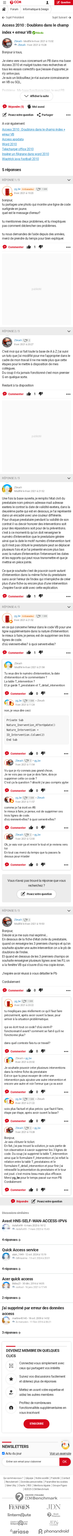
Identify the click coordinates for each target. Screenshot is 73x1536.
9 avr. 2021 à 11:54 (25, 764)
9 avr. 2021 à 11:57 (25, 801)
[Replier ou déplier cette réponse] (69, 180)
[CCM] (15, 2)
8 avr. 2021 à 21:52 (23, 620)
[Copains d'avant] (19, 1523)
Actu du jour (13, 1453)
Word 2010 (9, 144)
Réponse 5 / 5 (11, 910)
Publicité (55, 1478)
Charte (21, 1485)
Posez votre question (20, 115)
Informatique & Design (36, 9)
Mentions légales (42, 1485)
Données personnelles (32, 1481)
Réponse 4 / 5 (11, 606)
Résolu (39, 32)
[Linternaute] (19, 1515)
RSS (29, 1485)
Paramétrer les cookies (56, 1481)
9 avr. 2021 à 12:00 (25, 838)
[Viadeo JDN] (53, 1523)
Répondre (22, 1201)
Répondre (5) (16, 106)
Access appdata (13, 139)
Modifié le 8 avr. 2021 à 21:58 (29, 667)
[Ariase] (19, 1531)
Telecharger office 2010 (18, 149)
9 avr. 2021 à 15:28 (36, 44)
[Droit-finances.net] (53, 1515)
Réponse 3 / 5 (11, 478)
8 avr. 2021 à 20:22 (24, 1005)
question (66, 2)
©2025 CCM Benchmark (36, 1489)
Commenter (16, 247)
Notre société (42, 1478)
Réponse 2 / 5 (11, 331)
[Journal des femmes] (19, 1506)
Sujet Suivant (59, 17)
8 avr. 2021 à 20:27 (23, 344)
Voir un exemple (60, 1453)
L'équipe (29, 1478)
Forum (14, 9)
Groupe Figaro (60, 1485)
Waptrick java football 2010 (20, 159)
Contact (66, 1478)
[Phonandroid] (53, 1531)
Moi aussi (38, 106)
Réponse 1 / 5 (11, 179)
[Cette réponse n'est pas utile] (40, 247)
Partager (47, 115)
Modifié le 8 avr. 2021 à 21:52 (29, 491)
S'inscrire (36, 1423)
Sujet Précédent (15, 17)
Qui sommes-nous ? (13, 1478)
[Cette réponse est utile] (28, 247)
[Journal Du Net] (53, 1506)
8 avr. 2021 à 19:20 (23, 193)
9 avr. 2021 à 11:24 (25, 704)
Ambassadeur (28, 189)
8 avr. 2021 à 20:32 (25, 1061)
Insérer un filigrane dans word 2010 (25, 154)
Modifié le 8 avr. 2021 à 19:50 (29, 923)
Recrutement (12, 1481)
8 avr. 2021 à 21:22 (25, 1103)
